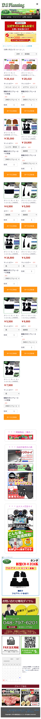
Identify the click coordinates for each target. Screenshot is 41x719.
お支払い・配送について (28, 710)
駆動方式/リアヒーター (28, 93)
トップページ (5, 710)
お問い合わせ (27, 17)
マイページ (17, 17)
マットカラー (8, 83)
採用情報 (18, 710)
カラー (23, 147)
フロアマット (10, 46)
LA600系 (29, 46)
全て (4, 46)
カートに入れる (12, 111)
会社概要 (12, 710)
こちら (26, 670)
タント (23, 46)
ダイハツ (18, 46)
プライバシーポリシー (20, 711)
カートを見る (6, 17)
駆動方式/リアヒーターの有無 (11, 93)
